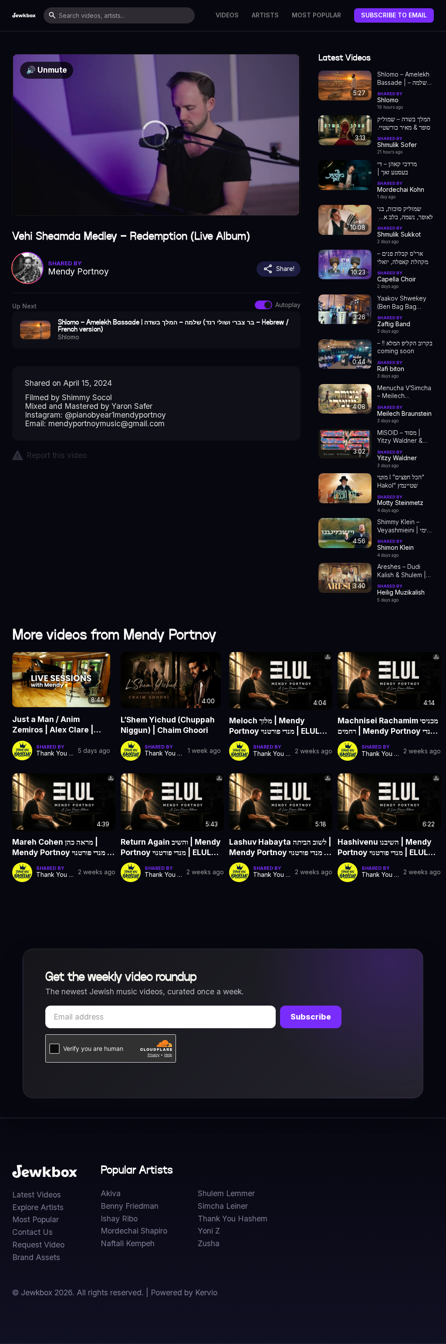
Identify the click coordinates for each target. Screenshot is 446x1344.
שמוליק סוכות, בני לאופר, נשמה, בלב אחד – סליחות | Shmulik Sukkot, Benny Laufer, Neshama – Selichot (405, 213)
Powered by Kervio (184, 1292)
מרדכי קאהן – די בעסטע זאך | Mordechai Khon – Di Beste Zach (403, 168)
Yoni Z (209, 1231)
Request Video (38, 1244)
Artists (265, 15)
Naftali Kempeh (128, 1243)
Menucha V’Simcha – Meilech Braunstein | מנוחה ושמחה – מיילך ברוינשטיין (404, 392)
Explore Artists (38, 1207)
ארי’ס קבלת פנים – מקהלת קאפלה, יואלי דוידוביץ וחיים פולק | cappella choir (402, 258)
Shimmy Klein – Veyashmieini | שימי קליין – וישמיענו (404, 526)
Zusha (209, 1243)
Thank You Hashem (232, 1218)
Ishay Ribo (119, 1218)
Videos (227, 15)
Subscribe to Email (394, 15)
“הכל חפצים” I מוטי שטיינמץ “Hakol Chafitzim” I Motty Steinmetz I (402, 481)
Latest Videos (36, 1194)
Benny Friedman (130, 1206)
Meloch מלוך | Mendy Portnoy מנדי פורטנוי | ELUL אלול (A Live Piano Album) (275, 726)
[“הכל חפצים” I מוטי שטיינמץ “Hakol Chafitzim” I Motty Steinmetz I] (345, 488)
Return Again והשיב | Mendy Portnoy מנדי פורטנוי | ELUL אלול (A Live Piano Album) (171, 847)
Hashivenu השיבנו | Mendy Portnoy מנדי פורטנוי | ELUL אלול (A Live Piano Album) (385, 847)
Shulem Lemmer (226, 1193)
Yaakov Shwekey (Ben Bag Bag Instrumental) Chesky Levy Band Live (404, 302)
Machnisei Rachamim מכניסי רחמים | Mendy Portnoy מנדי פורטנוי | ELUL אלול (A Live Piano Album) (388, 726)
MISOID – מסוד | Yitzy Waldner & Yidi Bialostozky (399, 437)
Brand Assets (36, 1257)
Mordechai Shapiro (134, 1231)
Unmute (46, 69)
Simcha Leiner (223, 1206)
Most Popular (316, 15)
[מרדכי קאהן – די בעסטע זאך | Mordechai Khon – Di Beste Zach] (345, 175)
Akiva (111, 1193)
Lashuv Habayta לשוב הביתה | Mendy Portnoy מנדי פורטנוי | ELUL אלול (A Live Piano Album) (280, 847)
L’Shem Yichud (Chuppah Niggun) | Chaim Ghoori (168, 725)
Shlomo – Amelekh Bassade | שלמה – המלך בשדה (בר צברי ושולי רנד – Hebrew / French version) (405, 78)
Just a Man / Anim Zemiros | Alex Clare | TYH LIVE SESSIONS (53, 725)
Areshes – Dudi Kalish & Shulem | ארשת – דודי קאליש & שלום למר (404, 571)
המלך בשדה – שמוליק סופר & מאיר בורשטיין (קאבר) (403, 123)
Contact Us (32, 1232)
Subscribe (311, 1016)
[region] (156, 135)
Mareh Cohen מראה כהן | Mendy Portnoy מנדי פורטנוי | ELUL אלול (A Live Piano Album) (61, 847)
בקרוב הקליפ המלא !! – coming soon (404, 347)
